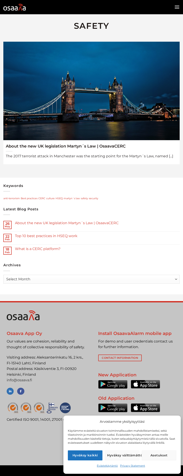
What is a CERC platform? (37, 249)
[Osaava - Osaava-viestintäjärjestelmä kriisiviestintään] (14, 7)
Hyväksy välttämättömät (123, 455)
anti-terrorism (11, 198)
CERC (41, 198)
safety (84, 198)
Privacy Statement (132, 465)
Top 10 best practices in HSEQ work (46, 236)
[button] (177, 7)
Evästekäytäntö (107, 465)
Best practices (29, 198)
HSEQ (59, 198)
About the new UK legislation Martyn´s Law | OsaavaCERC (66, 146)
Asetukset (159, 455)
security (93, 198)
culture (50, 198)
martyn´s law (72, 198)
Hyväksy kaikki (85, 455)
